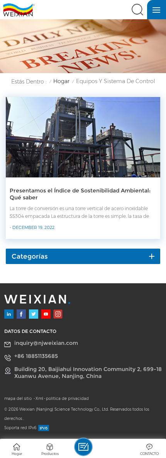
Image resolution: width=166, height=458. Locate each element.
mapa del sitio (18, 398)
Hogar (61, 81)
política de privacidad (67, 398)
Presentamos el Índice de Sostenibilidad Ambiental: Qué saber (80, 194)
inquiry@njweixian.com (46, 343)
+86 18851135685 (36, 356)
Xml (39, 398)
